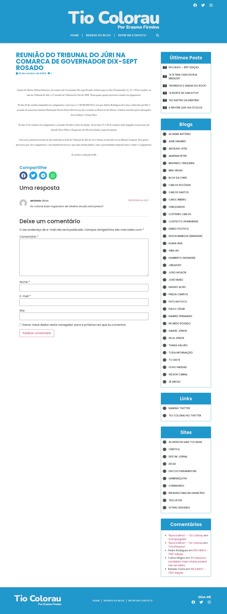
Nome (25, 282)
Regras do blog (98, 35)
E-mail (25, 296)
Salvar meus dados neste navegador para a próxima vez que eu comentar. (74, 324)
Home (74, 35)
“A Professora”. (177, 546)
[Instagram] (211, 5)
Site (22, 310)
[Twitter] (203, 5)
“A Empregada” (177, 539)
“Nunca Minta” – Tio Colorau (185, 543)
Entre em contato (132, 35)
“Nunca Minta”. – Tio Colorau (185, 535)
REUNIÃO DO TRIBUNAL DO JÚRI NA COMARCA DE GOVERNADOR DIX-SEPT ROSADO (76, 61)
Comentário (29, 236)
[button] (157, 35)
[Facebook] (195, 5)
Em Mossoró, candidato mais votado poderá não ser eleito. (187, 561)
